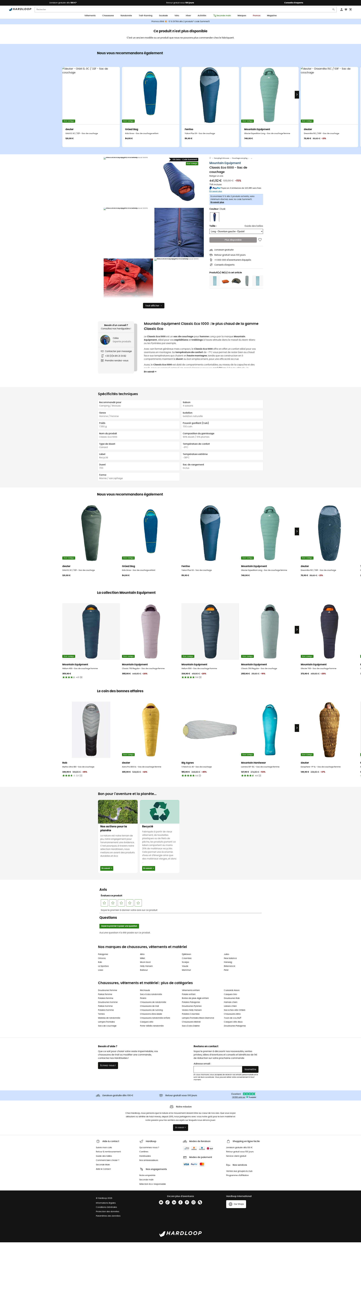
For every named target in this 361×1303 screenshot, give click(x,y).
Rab (100, 962)
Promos (256, 16)
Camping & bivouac (221, 158)
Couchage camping (239, 158)
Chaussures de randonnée (153, 1002)
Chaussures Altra (232, 1014)
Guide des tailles (254, 226)
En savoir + (150, 372)
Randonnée (126, 16)
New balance (230, 958)
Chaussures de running (151, 1010)
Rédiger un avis (216, 176)
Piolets (143, 998)
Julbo (226, 954)
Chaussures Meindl (191, 1022)
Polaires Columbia (190, 1014)
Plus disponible (233, 240)
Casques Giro (230, 994)
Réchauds (145, 990)
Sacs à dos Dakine (191, 1026)
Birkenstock (229, 966)
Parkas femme (105, 994)
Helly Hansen (146, 966)
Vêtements (89, 16)
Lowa (100, 970)
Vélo (177, 16)
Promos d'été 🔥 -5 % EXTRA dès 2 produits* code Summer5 (180, 22)
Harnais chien (230, 1002)
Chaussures (108, 16)
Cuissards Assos (231, 990)
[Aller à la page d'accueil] (211, 158)
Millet (142, 958)
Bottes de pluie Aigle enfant (195, 998)
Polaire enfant (188, 994)
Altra (142, 954)
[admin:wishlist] (260, 240)
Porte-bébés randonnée (152, 1026)
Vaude (185, 966)
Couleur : (217, 209)
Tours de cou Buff (232, 1018)
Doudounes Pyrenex (192, 1006)
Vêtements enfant (191, 990)
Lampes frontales (106, 1022)
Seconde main (223, 16)
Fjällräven (186, 954)
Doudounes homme (108, 1002)
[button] (128, 181)
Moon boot (145, 962)
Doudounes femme (107, 990)
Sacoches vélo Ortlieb (234, 1010)
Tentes (101, 1014)
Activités (202, 16)
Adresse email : (202, 1064)
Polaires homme (106, 1010)
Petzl (226, 970)
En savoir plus (217, 202)
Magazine (272, 16)
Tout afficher (152, 306)
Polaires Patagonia (191, 1002)
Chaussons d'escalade (151, 1014)
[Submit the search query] (333, 10)
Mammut (186, 970)
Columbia (186, 958)
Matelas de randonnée (109, 1018)
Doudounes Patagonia (235, 1026)
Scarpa (185, 962)
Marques (242, 16)
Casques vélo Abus (233, 1022)
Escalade (163, 16)
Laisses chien (230, 1006)
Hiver (188, 16)
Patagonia (103, 954)
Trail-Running (145, 16)
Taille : (212, 226)
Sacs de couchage (107, 1026)
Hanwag (228, 962)
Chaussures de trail (149, 1006)
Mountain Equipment (225, 163)
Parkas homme (105, 1006)
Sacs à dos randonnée (151, 994)
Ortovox (102, 958)
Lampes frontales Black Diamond (198, 1018)
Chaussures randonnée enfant (155, 1018)
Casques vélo (146, 1022)
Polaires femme (105, 998)
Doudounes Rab (232, 998)
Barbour (144, 970)
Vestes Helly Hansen (192, 1010)
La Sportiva (103, 966)
